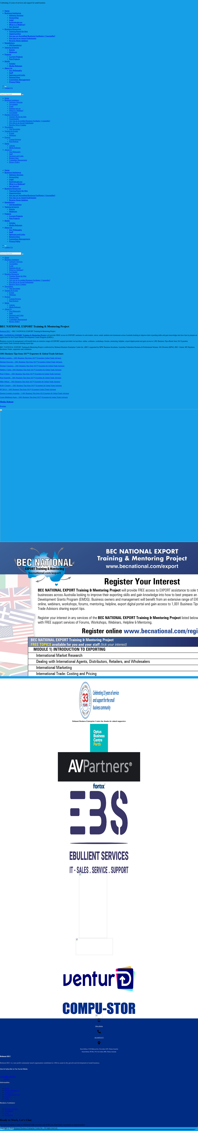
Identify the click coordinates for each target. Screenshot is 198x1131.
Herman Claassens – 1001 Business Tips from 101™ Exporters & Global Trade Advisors (32, 366)
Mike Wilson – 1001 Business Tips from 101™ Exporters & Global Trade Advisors (30, 382)
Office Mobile (99, 1026)
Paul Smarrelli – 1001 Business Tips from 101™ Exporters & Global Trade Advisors (30, 378)
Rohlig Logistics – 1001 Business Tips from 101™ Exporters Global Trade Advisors (31, 358)
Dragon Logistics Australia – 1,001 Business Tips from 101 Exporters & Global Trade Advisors (34, 393)
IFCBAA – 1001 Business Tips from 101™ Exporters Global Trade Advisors (28, 389)
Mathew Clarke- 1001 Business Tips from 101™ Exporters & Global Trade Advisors (30, 370)
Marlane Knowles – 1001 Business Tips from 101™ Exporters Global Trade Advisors (31, 362)
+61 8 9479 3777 (99, 1037)
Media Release (6, 402)
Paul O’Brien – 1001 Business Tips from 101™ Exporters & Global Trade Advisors (30, 374)
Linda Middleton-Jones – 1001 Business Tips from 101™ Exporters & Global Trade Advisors (34, 397)
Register (3, 406)
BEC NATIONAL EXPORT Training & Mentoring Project (23, 335)
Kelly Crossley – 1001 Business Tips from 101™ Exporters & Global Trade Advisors (31, 386)
